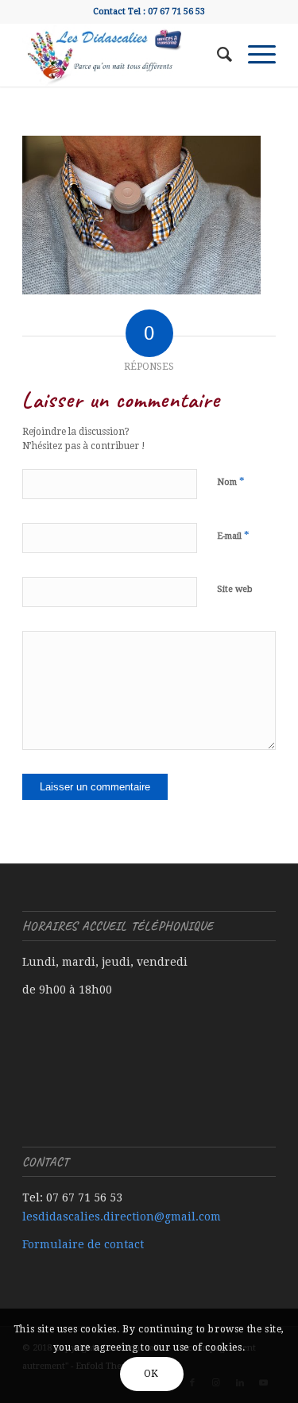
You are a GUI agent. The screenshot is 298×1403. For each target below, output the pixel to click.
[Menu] (254, 54)
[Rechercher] (216, 54)
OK (151, 1373)
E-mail (233, 535)
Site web (235, 589)
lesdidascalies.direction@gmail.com (121, 1216)
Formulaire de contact (83, 1244)
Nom (231, 481)
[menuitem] (216, 54)
